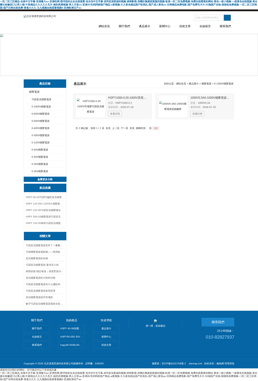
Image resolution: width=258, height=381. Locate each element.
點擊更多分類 (45, 179)
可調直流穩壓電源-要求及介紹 (42, 264)
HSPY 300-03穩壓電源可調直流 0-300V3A (45, 216)
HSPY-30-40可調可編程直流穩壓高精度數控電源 (45, 197)
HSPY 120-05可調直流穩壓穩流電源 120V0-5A (45, 210)
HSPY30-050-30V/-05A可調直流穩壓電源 (72, 336)
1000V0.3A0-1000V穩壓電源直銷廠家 (210, 97)
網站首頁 (104, 26)
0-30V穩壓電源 (40, 164)
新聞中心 (164, 26)
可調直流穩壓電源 (41, 99)
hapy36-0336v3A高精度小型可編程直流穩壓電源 (72, 344)
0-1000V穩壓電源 (41, 106)
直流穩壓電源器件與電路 (39, 297)
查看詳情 (115, 113)
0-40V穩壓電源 (40, 156)
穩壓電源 (34, 91)
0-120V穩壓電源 (40, 142)
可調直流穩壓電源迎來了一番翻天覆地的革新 (45, 245)
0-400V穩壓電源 (40, 128)
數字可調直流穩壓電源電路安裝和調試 (45, 303)
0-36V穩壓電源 (40, 171)
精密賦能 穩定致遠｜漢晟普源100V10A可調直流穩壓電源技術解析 (45, 271)
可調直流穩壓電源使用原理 (40, 290)
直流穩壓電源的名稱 (37, 258)
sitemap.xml (195, 363)
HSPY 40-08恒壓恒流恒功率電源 (72, 328)
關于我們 (124, 26)
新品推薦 (45, 187)
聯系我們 (225, 26)
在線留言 (205, 26)
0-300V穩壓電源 (40, 135)
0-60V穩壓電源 (40, 149)
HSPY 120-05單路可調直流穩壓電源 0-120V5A (45, 223)
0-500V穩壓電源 (40, 121)
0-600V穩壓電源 (40, 113)
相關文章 (45, 235)
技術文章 (185, 26)
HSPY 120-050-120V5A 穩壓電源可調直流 (45, 203)
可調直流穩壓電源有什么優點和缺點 (45, 284)
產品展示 (144, 26)
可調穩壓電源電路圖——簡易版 (43, 251)
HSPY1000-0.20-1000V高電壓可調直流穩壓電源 (128, 97)
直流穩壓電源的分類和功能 (40, 277)
